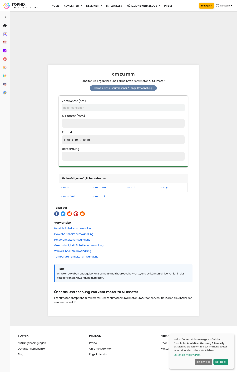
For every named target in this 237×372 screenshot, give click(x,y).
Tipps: (61, 269)
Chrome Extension (100, 349)
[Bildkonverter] (5, 34)
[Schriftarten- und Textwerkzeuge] (5, 59)
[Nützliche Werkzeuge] (5, 92)
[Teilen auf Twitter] (63, 213)
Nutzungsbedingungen (32, 343)
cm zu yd (163, 187)
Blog (20, 354)
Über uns (166, 343)
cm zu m (66, 187)
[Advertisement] (123, 37)
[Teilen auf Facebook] (56, 213)
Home (55, 6)
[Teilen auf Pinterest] (76, 213)
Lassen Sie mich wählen (187, 354)
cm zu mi (99, 196)
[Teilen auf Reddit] (69, 213)
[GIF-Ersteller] (5, 42)
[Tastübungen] (5, 84)
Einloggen (206, 5)
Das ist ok (220, 361)
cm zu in (131, 187)
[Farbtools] (5, 67)
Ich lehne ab (203, 361)
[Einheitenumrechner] (5, 76)
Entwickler (114, 6)
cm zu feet (68, 196)
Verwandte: (62, 223)
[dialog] (201, 351)
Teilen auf (60, 208)
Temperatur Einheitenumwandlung (76, 256)
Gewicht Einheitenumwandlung (73, 234)
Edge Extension (98, 354)
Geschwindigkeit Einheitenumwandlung (79, 245)
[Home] (5, 25)
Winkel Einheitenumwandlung (72, 251)
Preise (168, 6)
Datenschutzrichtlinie (31, 349)
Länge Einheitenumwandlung (72, 240)
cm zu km (100, 187)
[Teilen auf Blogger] (82, 213)
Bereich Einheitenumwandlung (73, 228)
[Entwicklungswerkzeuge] (5, 50)
